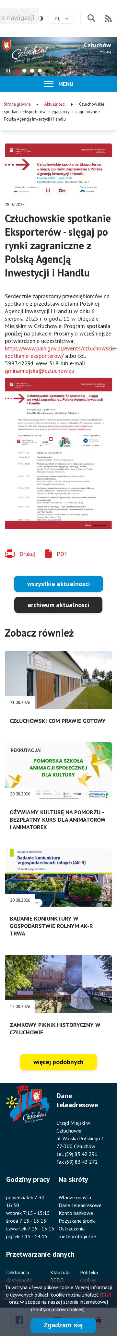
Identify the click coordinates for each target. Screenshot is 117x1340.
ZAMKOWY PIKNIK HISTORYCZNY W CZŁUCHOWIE (55, 1028)
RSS (108, 18)
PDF (62, 554)
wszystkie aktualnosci (58, 584)
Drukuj (27, 554)
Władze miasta (75, 1197)
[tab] (16, 71)
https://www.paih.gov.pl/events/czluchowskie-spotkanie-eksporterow (61, 352)
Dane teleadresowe (80, 1205)
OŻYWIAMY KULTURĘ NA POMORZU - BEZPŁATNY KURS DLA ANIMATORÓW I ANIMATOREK (58, 819)
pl (64, 19)
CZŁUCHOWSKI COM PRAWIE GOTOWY (58, 720)
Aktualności (54, 104)
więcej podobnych (58, 1062)
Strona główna (17, 104)
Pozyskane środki (77, 1220)
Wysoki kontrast (41, 18)
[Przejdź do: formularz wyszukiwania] (91, 18)
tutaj (105, 1294)
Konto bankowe (76, 1213)
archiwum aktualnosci (58, 605)
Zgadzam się (63, 1325)
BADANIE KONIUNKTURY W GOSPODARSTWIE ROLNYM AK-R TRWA (51, 926)
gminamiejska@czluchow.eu (39, 370)
